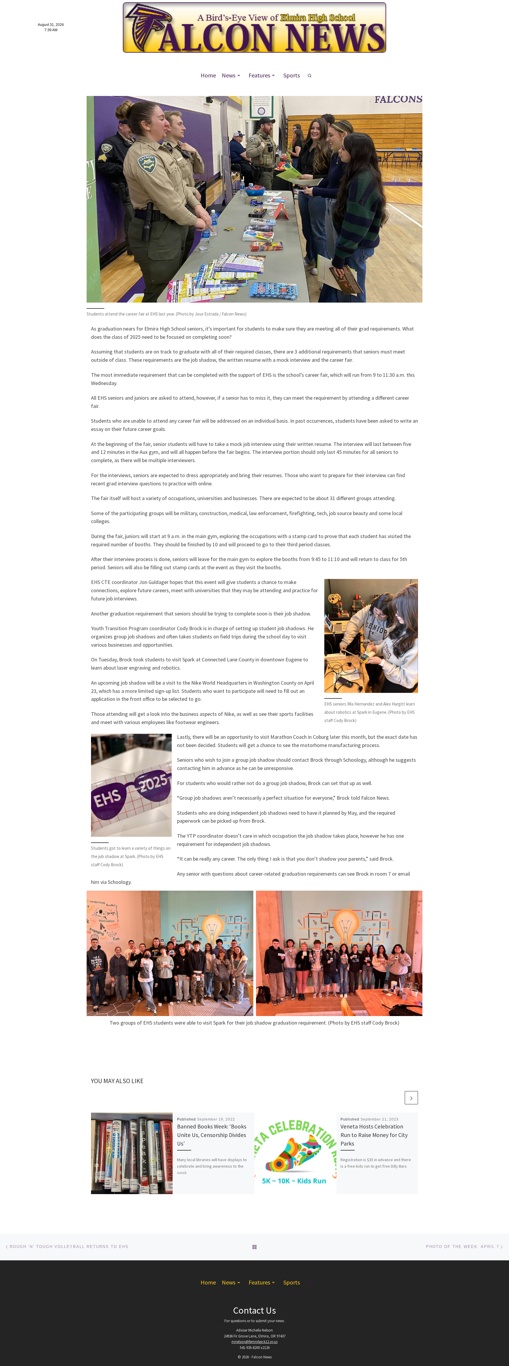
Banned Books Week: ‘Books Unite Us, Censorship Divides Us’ (211, 1135)
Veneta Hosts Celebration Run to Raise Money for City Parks (374, 1135)
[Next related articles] (411, 1097)
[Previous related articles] (397, 1097)
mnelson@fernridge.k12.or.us (254, 1341)
